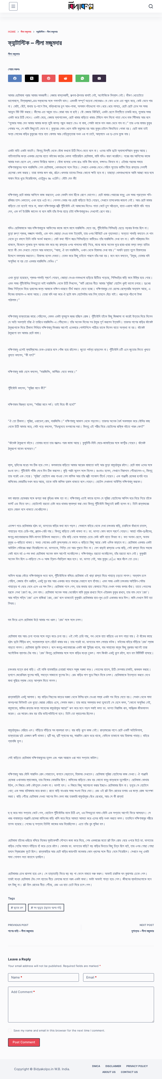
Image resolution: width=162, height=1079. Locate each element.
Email (91, 977)
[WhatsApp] (82, 78)
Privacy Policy (137, 1066)
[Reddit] (65, 78)
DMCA (96, 1066)
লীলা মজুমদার (14, 54)
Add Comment (23, 992)
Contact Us (129, 1072)
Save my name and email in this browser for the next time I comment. (59, 1030)
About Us (109, 1072)
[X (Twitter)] (32, 78)
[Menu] (13, 6)
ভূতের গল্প (17, 907)
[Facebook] (15, 78)
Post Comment (24, 1042)
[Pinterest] (48, 78)
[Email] (99, 78)
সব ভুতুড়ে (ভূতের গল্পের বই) (46, 907)
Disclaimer (113, 1066)
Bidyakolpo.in (44, 1069)
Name (16, 977)
